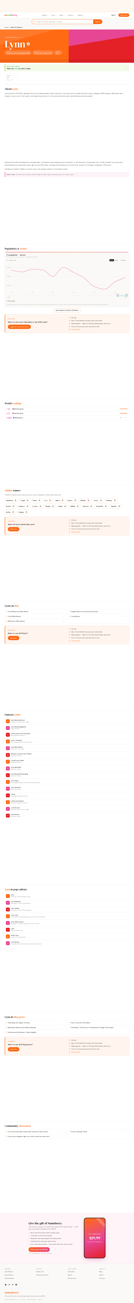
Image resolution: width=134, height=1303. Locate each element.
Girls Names (9, 1272)
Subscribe (123, 15)
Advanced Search (42, 1275)
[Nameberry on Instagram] (16, 1284)
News (61, 15)
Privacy (23, 1299)
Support (40, 1299)
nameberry (12, 1292)
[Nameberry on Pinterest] (13, 1284)
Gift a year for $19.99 (39, 1250)
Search (97, 22)
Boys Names (9, 1275)
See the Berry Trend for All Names (67, 310)
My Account (72, 1278)
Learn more (76, 329)
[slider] (117, 296)
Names (44, 15)
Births (116, 260)
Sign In (113, 15)
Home (7, 27)
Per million (123, 260)
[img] (67, 278)
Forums (70, 15)
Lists (53, 15)
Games (80, 15)
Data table (11, 301)
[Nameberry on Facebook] (9, 1284)
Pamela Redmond (11, 37)
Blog (100, 1272)
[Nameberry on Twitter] (6, 1284)
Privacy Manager (31, 1299)
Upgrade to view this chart (19, 327)
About (101, 1275)
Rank (111, 260)
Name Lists (40, 1272)
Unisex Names (9, 1278)
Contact (102, 1278)
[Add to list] (28, 44)
